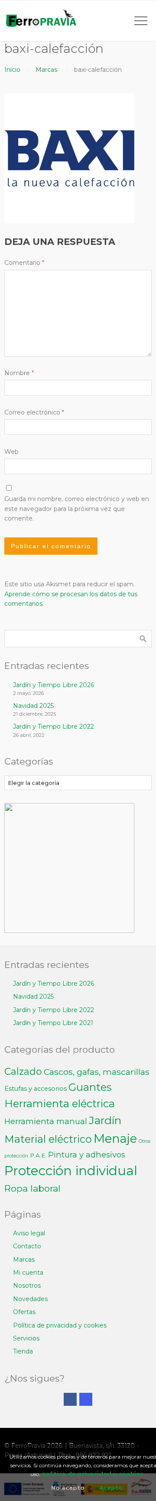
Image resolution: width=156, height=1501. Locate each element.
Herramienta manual (45, 1121)
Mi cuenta (28, 1272)
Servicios (26, 1338)
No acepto (67, 1487)
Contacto (27, 1246)
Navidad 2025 (33, 706)
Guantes (89, 1087)
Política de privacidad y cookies (60, 1325)
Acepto (111, 1487)
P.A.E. (38, 1155)
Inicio (12, 70)
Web (11, 452)
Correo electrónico (34, 412)
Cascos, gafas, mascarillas (97, 1072)
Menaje (115, 1138)
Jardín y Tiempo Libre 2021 (53, 1023)
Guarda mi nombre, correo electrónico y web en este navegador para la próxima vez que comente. (76, 508)
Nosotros (27, 1285)
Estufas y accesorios (35, 1089)
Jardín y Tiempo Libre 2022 (53, 726)
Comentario (24, 263)
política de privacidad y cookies (92, 1473)
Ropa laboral (32, 1188)
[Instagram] (85, 1399)
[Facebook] (70, 1399)
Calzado (23, 1071)
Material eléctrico (48, 1139)
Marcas (46, 70)
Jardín (105, 1120)
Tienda (23, 1351)
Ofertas (24, 1312)
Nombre (19, 373)
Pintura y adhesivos (86, 1155)
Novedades (30, 1299)
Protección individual (70, 1170)
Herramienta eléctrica (59, 1103)
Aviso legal (29, 1233)
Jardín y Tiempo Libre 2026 (53, 685)
